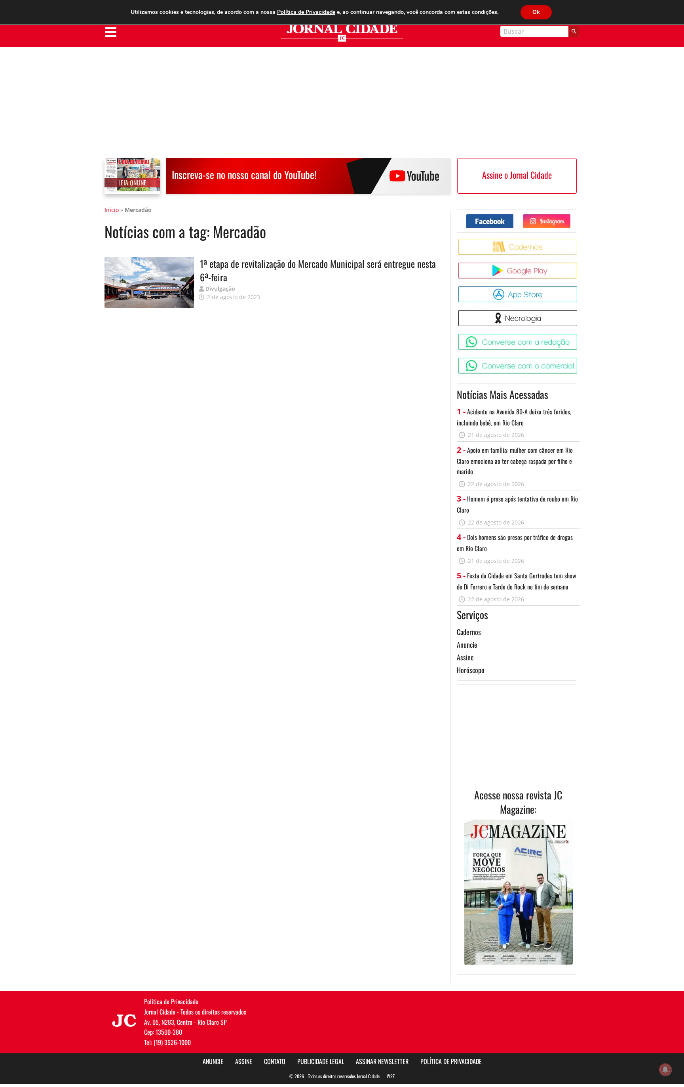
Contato (274, 1061)
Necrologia (578, 313)
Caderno (578, 241)
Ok (536, 12)
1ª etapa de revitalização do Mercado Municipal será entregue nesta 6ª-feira (318, 270)
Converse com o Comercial (578, 360)
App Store (578, 289)
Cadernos (469, 632)
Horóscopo (470, 670)
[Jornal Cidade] (342, 33)
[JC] (124, 1019)
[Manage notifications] (665, 1069)
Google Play (578, 265)
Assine (465, 657)
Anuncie (467, 644)
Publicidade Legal (320, 1061)
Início (111, 210)
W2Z (391, 1076)
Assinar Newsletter (382, 1061)
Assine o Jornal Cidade (517, 174)
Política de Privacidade (451, 1061)
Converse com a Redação (578, 337)
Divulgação (220, 288)
